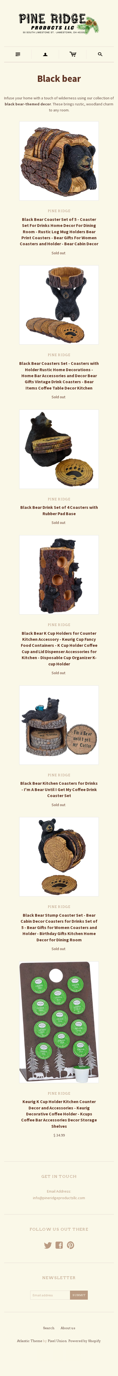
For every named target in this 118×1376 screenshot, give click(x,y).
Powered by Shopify (84, 1341)
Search (48, 1328)
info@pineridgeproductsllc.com (59, 1197)
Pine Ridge (59, 211)
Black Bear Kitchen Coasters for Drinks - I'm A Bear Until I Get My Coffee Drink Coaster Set (59, 789)
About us (68, 1328)
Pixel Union (57, 1341)
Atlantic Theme (29, 1341)
